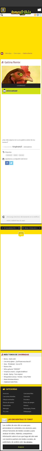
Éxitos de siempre (29, 402)
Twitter (40, 15)
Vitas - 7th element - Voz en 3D (13, 364)
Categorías (11, 389)
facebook (7, 163)
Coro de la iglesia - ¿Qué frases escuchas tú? (17, 361)
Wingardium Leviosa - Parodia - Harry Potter (17, 377)
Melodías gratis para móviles (21, 12)
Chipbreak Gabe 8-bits (10, 382)
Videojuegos (27, 411)
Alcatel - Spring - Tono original (13, 374)
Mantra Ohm (8, 366)
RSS (35, 15)
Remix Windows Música (11, 379)
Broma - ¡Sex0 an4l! (10, 359)
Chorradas (21, 85)
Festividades (7, 405)
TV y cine (5, 411)
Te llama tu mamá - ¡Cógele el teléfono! (15, 372)
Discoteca (27, 399)
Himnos (26, 405)
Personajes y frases (29, 408)
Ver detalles (28, 442)
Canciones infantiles (9, 396)
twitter (11, 163)
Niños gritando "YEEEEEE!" (12, 369)
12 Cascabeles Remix (11, 228)
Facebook (38, 15)
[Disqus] (21, 263)
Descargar (11, 91)
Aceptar (21, 447)
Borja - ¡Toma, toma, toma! (33, 228)
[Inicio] (2, 53)
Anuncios (6, 393)
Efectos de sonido (8, 402)
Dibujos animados (8, 399)
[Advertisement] (21, 34)
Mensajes (6, 408)
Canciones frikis (28, 393)
